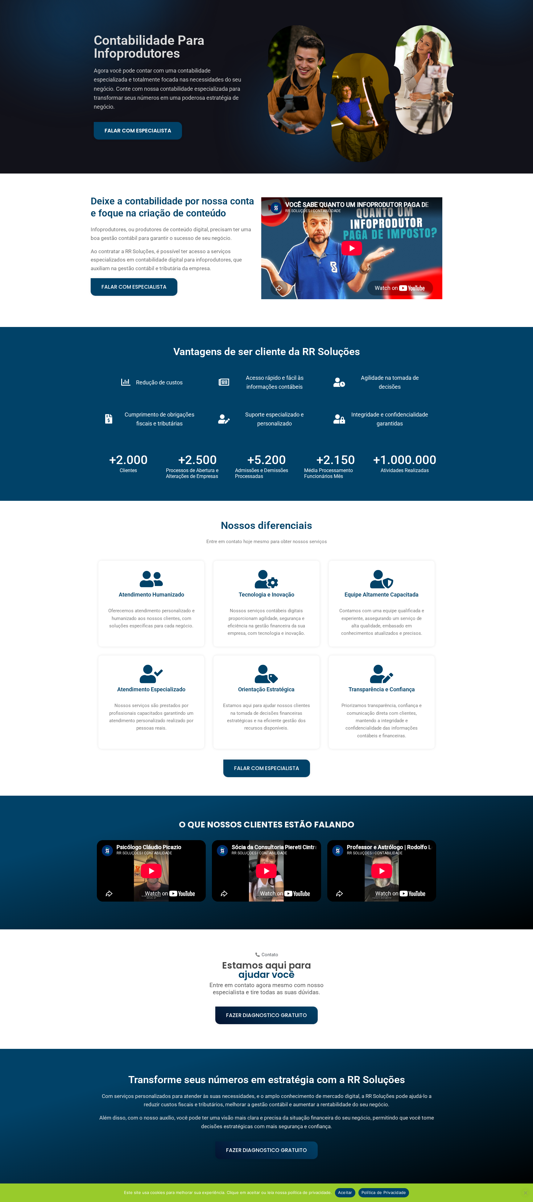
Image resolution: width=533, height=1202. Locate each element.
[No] (525, 1193)
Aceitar (345, 1192)
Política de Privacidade (384, 1192)
